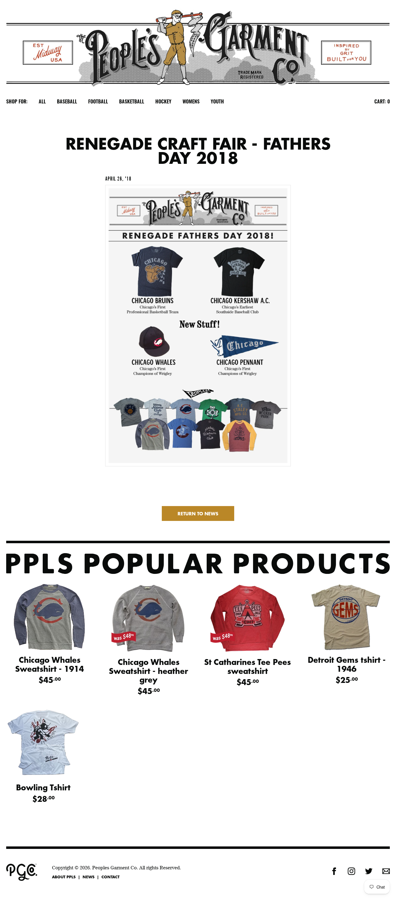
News (88, 877)
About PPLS (63, 877)
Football (98, 101)
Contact (110, 877)
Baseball (67, 101)
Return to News (198, 513)
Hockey (163, 101)
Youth (217, 101)
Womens (191, 101)
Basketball (131, 101)
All (42, 101)
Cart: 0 (382, 101)
